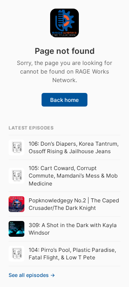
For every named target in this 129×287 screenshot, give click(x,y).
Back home (64, 100)
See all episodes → (32, 275)
